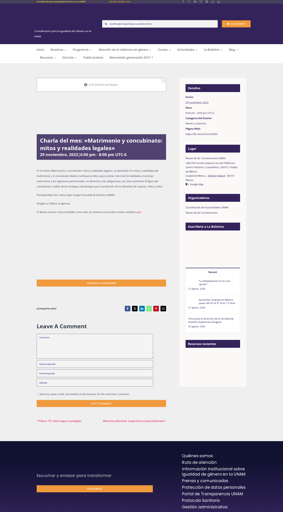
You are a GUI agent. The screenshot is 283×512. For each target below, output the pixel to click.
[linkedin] (218, 1)
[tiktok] (212, 1)
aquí (138, 212)
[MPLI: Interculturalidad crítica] (203, 355)
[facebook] (183, 1)
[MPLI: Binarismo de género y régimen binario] (227, 355)
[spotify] (207, 1)
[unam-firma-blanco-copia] (46, 454)
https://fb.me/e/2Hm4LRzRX (202, 134)
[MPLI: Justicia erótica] (215, 355)
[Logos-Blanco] (64, 7)
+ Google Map (196, 184)
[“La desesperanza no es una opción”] (192, 281)
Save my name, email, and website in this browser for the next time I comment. (84, 394)
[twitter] (189, 1)
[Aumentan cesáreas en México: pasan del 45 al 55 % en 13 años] (192, 300)
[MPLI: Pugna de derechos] (191, 369)
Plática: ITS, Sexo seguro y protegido (59, 421)
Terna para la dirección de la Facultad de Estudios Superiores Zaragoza (211, 320)
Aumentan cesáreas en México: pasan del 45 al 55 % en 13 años (217, 301)
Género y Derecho (196, 123)
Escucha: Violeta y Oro (119, 1)
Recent (212, 272)
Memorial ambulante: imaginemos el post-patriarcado (133, 421)
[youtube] (195, 1)
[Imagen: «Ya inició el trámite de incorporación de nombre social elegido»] (191, 359)
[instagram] (201, 1)
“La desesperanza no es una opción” (214, 282)
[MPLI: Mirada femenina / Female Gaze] (203, 369)
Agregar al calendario (101, 283)
